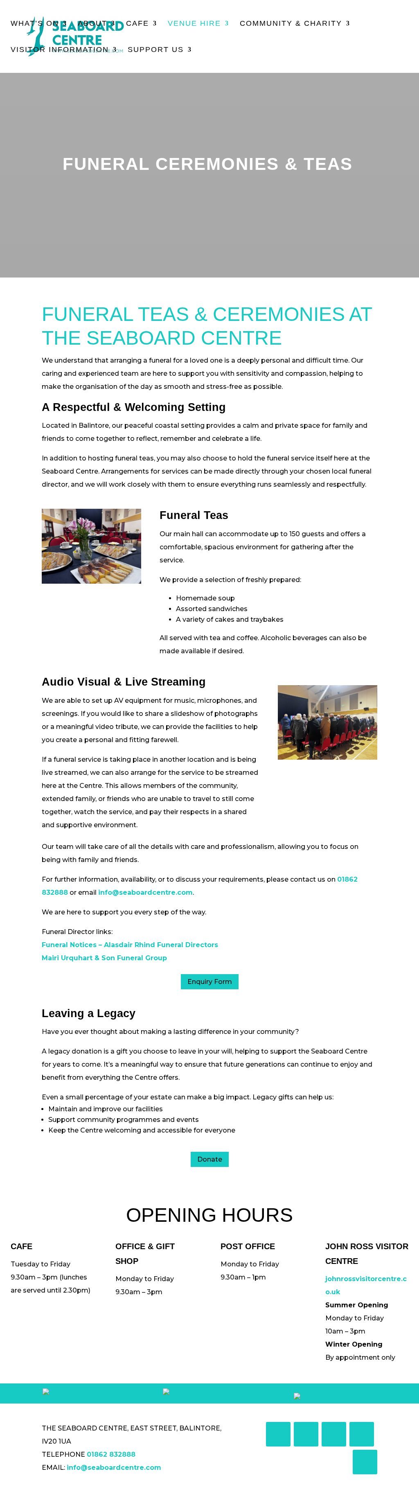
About (92, 23)
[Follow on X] (306, 1434)
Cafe (137, 23)
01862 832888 (111, 1454)
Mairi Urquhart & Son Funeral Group (104, 958)
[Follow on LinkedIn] (365, 1462)
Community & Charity (291, 23)
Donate (209, 1159)
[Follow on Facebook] (278, 1434)
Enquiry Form (209, 982)
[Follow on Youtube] (361, 1434)
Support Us (156, 50)
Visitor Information (60, 50)
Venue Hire (194, 23)
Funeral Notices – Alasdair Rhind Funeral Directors (130, 945)
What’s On (35, 23)
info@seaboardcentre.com (145, 892)
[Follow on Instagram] (334, 1434)
